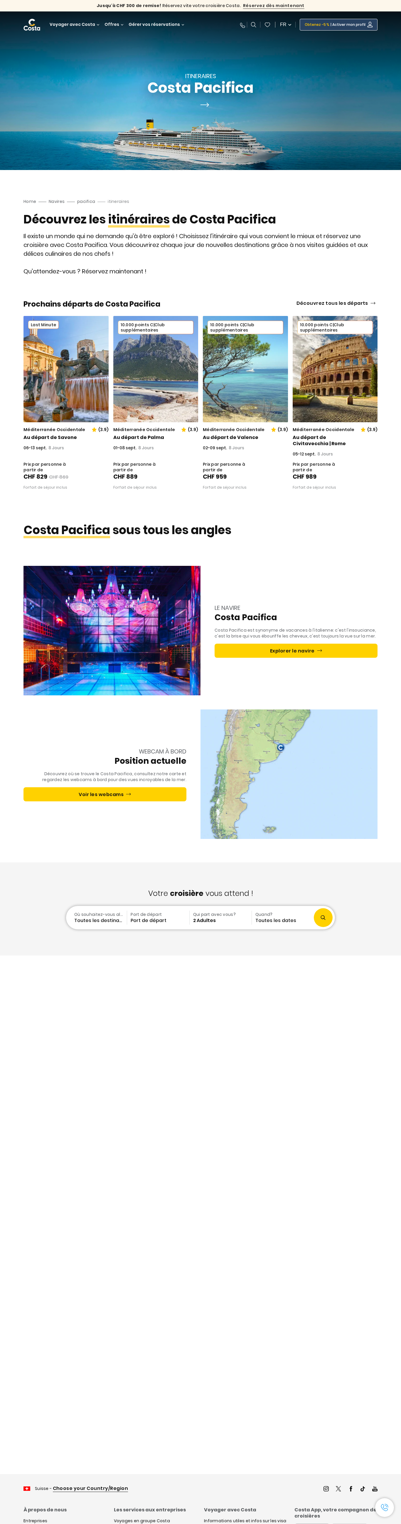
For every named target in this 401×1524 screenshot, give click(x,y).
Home (29, 201)
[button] (267, 25)
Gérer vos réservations (154, 24)
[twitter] (338, 1489)
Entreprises (35, 1521)
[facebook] (350, 1489)
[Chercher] (253, 24)
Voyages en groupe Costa (142, 1521)
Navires (57, 201)
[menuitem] (95, 917)
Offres (112, 24)
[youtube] (375, 1489)
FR (283, 24)
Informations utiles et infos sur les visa (245, 1521)
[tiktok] (362, 1489)
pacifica (86, 201)
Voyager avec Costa (72, 24)
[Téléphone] (241, 24)
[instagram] (326, 1489)
